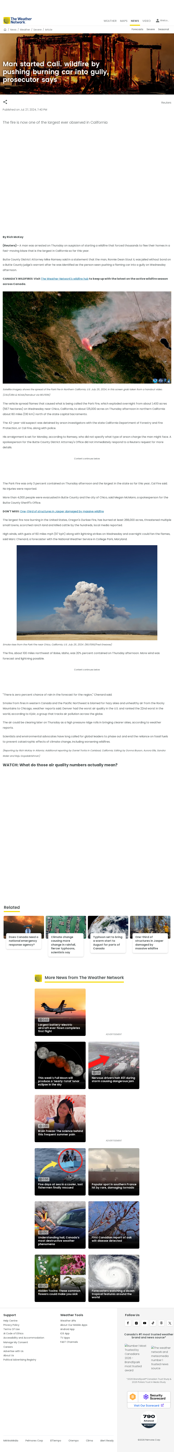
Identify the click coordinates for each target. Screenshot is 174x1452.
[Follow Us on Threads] (161, 1323)
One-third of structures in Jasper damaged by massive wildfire (62, 511)
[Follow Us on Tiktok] (153, 1323)
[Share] (5, 101)
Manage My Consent (15, 1342)
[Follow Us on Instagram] (136, 1323)
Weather (25, 29)
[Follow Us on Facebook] (128, 1323)
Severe (37, 29)
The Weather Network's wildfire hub (65, 279)
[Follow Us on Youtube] (145, 1323)
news (13, 29)
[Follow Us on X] (170, 1323)
